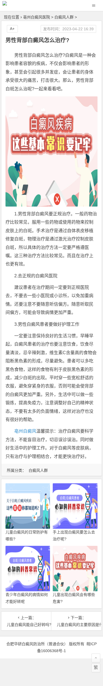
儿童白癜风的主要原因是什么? (76, 624)
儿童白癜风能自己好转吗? (26, 624)
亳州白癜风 (25, 431)
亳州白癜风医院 (36, 17)
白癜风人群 (64, 17)
